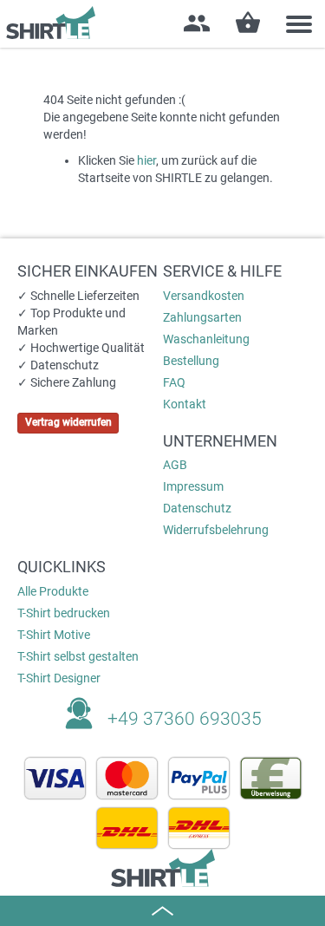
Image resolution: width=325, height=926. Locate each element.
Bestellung (191, 361)
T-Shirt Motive (53, 635)
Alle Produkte (52, 591)
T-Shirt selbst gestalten (78, 656)
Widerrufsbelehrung (216, 530)
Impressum (193, 486)
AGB (175, 465)
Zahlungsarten (202, 317)
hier (146, 160)
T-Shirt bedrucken (63, 613)
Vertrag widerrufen (68, 422)
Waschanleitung (206, 339)
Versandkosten (203, 296)
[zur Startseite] (47, 22)
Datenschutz (197, 508)
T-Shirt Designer (59, 678)
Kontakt (184, 404)
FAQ (174, 382)
